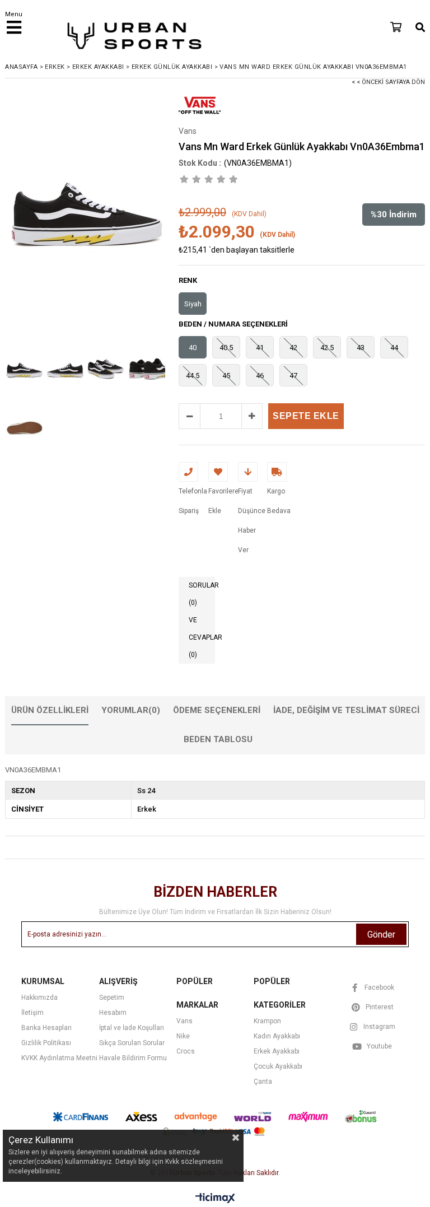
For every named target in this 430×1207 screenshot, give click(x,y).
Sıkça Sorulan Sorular (132, 1043)
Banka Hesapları (46, 1028)
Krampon (267, 1021)
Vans (184, 1021)
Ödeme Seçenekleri (216, 710)
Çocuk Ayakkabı (278, 1066)
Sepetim (111, 997)
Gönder (381, 934)
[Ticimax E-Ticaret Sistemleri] (215, 1198)
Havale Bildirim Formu (133, 1058)
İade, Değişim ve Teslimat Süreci (346, 710)
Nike (183, 1036)
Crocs (185, 1051)
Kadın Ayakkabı (277, 1036)
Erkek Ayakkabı (277, 1051)
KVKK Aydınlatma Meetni (59, 1058)
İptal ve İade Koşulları (131, 1028)
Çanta (263, 1081)
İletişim (32, 1013)
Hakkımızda (39, 997)
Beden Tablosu (218, 739)
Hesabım (113, 1013)
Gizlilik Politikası (46, 1043)
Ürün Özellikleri (49, 710)
